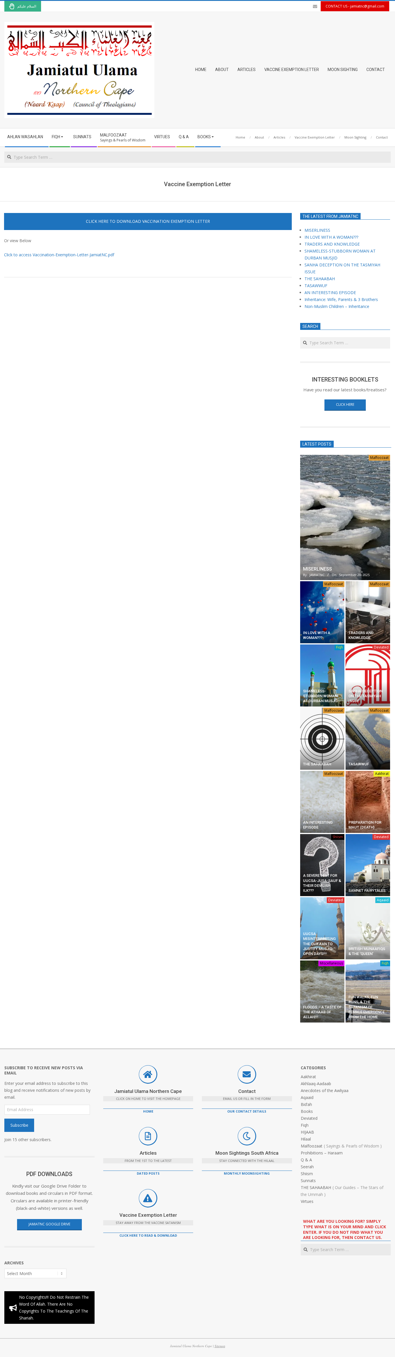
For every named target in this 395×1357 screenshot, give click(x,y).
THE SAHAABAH (319, 278)
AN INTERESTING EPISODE (330, 292)
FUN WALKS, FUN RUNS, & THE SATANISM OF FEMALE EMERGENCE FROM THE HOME (366, 1007)
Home (148, 1111)
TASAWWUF (315, 285)
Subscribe (19, 1125)
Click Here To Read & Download (148, 1235)
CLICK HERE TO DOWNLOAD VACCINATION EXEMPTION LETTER (148, 221)
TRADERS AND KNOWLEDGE (332, 244)
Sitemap (220, 1346)
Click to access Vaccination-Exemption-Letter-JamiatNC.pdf (59, 254)
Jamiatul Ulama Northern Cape (148, 1091)
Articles (148, 1153)
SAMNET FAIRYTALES (366, 890)
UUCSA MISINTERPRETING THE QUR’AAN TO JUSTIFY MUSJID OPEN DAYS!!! (319, 944)
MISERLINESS (317, 230)
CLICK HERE (345, 404)
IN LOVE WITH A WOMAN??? (331, 237)
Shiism (338, 836)
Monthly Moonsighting (247, 1173)
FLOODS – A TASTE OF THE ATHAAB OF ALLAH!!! (322, 1012)
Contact (247, 1091)
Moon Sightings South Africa (246, 1153)
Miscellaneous (331, 963)
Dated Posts (148, 1173)
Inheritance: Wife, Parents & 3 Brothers (341, 299)
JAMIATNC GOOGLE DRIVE (49, 1224)
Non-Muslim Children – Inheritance (336, 306)
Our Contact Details (246, 1111)
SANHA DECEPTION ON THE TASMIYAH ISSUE (365, 696)
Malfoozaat (379, 457)
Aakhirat (382, 773)
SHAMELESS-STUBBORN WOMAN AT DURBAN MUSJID (320, 696)
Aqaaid (383, 900)
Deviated (381, 647)
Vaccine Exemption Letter (148, 1215)
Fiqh (339, 647)
